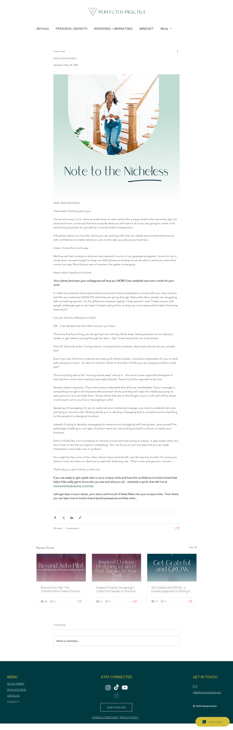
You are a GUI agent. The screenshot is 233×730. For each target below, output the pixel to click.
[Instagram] (108, 687)
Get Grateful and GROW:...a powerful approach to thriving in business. (170, 589)
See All (193, 547)
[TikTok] (116, 687)
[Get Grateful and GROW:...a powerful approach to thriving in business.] (171, 567)
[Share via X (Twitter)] (63, 517)
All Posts (42, 28)
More (164, 28)
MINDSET (146, 28)
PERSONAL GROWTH (71, 28)
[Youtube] (124, 687)
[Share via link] (80, 517)
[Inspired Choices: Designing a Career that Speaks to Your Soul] (116, 567)
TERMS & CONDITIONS (105, 717)
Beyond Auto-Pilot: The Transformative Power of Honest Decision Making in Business (61, 589)
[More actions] (178, 51)
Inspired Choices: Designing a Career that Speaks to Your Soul (115, 589)
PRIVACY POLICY (129, 717)
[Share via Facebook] (55, 517)
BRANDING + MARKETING (113, 28)
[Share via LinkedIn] (71, 517)
